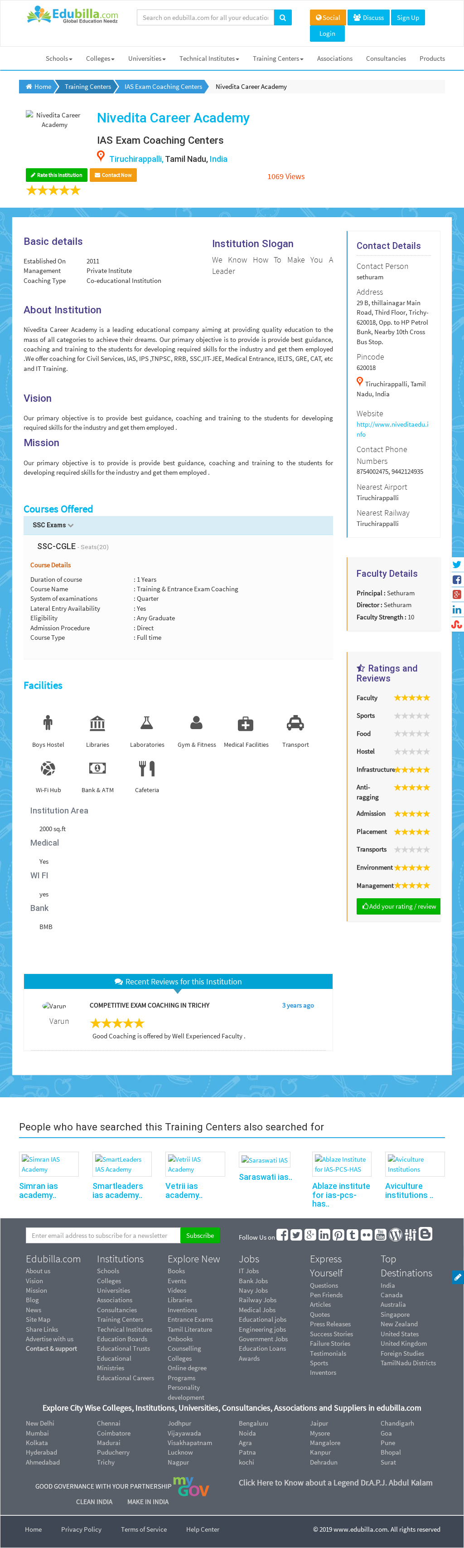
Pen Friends (326, 1294)
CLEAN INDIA (95, 1501)
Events (177, 1280)
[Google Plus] (310, 1237)
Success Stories (331, 1333)
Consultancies (386, 58)
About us (38, 1270)
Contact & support (51, 1348)
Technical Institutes (207, 58)
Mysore (320, 1433)
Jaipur (319, 1423)
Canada (392, 1294)
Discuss (373, 17)
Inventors (323, 1372)
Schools (57, 58)
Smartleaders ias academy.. (117, 1190)
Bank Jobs (253, 1280)
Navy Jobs (253, 1290)
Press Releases (330, 1323)
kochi (246, 1462)
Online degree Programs (187, 1372)
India (388, 1285)
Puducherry (113, 1452)
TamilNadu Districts (408, 1362)
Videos (177, 1290)
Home (33, 1529)
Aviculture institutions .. (409, 1190)
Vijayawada (184, 1433)
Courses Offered (58, 508)
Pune (388, 1442)
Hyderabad (41, 1452)
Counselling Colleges (184, 1353)
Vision (34, 1280)
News (33, 1309)
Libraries (180, 1299)
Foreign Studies (402, 1353)
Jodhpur (179, 1423)
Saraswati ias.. (265, 1177)
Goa (386, 1433)
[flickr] (367, 1237)
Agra (245, 1442)
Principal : (371, 593)
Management (372, 885)
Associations (335, 58)
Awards (249, 1358)
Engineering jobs (262, 1329)
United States (400, 1333)
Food (364, 733)
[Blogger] (426, 1237)
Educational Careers (125, 1377)
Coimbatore (113, 1433)
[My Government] (191, 1485)
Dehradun (324, 1462)
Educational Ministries (114, 1363)
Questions (324, 1285)
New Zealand (399, 1323)
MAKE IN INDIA (148, 1501)
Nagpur (178, 1462)
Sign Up (408, 17)
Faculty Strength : (381, 617)
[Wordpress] (396, 1237)
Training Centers (276, 58)
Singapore (395, 1314)
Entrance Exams (190, 1319)
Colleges (98, 58)
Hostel (366, 751)
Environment (372, 867)
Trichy (106, 1462)
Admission (371, 813)
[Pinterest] (339, 1237)
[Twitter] (296, 1237)
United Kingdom (404, 1343)
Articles (320, 1304)
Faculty (367, 697)
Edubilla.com (53, 1258)
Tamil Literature (190, 1329)
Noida (247, 1433)
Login (327, 33)
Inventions (182, 1309)
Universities (144, 58)
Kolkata (37, 1442)
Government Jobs (263, 1338)
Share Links (42, 1329)
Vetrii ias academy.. (184, 1190)
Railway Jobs (257, 1299)
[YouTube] (381, 1237)
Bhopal (391, 1452)
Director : (369, 604)
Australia (393, 1304)
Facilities (43, 685)
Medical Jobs (257, 1309)
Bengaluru (253, 1423)
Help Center (202, 1529)
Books (176, 1270)
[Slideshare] (411, 1237)
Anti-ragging (368, 792)
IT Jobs (249, 1270)
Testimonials (328, 1353)
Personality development (186, 1392)
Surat (388, 1462)
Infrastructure (372, 769)
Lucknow (180, 1452)
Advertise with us (49, 1338)
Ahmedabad (43, 1462)
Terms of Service (144, 1529)
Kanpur (320, 1452)
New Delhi (40, 1423)
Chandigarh (397, 1423)
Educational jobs (262, 1319)
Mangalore (325, 1442)
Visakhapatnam (190, 1442)
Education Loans (262, 1348)
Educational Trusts (123, 1348)
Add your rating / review (402, 906)
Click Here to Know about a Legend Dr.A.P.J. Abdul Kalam (336, 1482)
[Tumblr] (353, 1237)
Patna (247, 1452)
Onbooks (180, 1338)
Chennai (109, 1423)
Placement (372, 831)
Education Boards (122, 1338)
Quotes (320, 1314)
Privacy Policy (81, 1529)
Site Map (38, 1319)
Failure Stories (330, 1343)
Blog (32, 1299)
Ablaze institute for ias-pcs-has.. (341, 1195)
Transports (372, 849)
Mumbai (37, 1433)
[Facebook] (282, 1237)
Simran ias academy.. (38, 1190)
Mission (36, 1290)
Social (331, 17)
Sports (366, 715)
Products (432, 58)
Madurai (109, 1442)
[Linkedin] (325, 1237)
